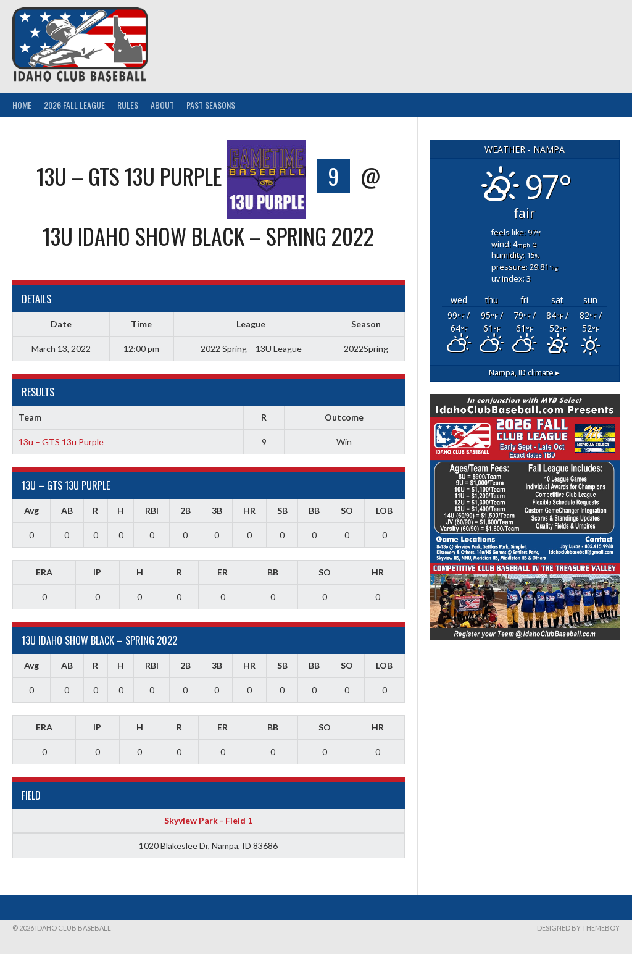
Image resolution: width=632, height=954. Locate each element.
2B (185, 510)
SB (282, 510)
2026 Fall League (74, 104)
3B (217, 510)
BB (314, 510)
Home (21, 104)
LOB (384, 510)
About (162, 104)
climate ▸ (524, 372)
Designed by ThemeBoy (578, 928)
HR (249, 510)
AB (67, 510)
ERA (44, 572)
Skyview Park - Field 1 (208, 820)
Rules (127, 104)
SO (347, 510)
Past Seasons (210, 104)
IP (97, 572)
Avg (31, 510)
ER (222, 572)
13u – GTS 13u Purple (61, 442)
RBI (152, 510)
